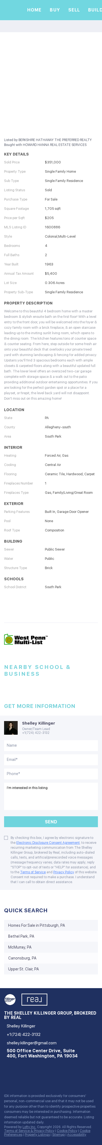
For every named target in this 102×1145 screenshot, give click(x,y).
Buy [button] (55, 10)
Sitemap (58, 1135)
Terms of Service (33, 872)
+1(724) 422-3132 (36, 733)
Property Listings (37, 1135)
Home (34, 10)
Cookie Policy (67, 1131)
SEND (51, 821)
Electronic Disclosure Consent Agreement (48, 843)
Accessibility (76, 1135)
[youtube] (39, 1077)
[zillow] (17, 1077)
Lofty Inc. (29, 1127)
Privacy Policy (63, 872)
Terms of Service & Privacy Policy (29, 1131)
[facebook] (6, 1077)
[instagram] (28, 1077)
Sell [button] (74, 10)
